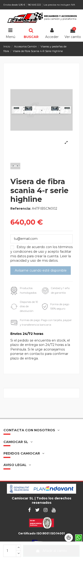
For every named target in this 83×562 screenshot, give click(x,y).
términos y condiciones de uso (41, 249)
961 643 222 (35, 4)
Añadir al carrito (54, 551)
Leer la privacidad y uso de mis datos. (40, 258)
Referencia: (20, 208)
